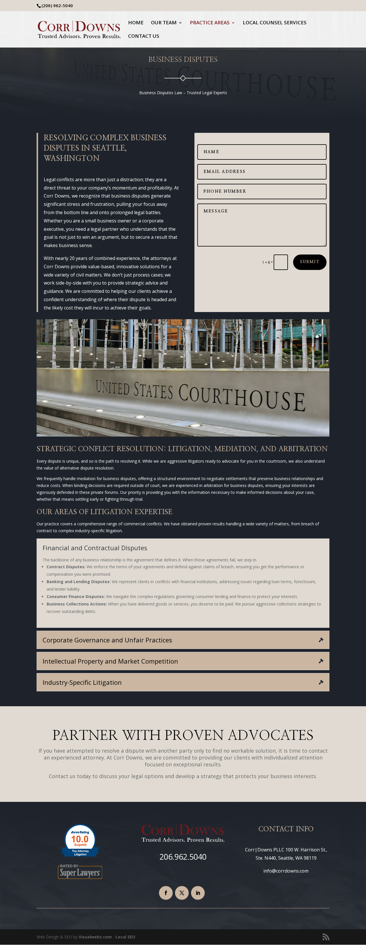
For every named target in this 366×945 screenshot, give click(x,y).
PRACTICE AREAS (210, 23)
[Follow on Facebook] (166, 893)
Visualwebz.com (96, 937)
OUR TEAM (164, 23)
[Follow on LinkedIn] (198, 893)
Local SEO (125, 937)
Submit (310, 262)
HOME (136, 23)
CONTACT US (143, 36)
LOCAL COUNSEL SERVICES (275, 23)
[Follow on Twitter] (182, 893)
